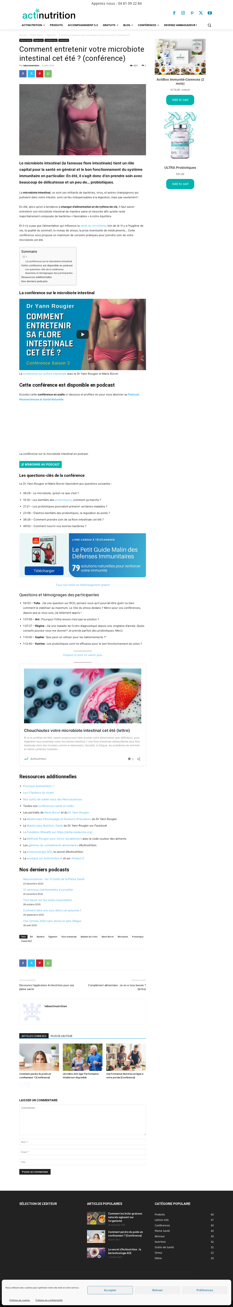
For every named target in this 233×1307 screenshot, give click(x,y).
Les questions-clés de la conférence (44, 269)
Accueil (23, 35)
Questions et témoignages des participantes (49, 273)
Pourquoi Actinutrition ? (38, 786)
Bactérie (40, 936)
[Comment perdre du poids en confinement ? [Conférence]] (39, 1057)
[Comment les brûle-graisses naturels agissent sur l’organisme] (96, 1218)
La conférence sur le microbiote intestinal (48, 261)
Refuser (157, 1290)
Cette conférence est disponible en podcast (47, 265)
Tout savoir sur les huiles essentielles (47, 900)
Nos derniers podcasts (34, 281)
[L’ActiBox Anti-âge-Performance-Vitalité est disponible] (82, 1057)
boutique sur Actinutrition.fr (44, 858)
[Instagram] (183, 13)
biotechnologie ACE (39, 851)
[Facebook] (174, 13)
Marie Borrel (52, 812)
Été (31, 936)
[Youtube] (210, 13)
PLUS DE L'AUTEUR (61, 1036)
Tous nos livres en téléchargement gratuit (83, 585)
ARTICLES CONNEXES (33, 1036)
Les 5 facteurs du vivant (38, 792)
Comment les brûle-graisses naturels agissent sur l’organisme (125, 1217)
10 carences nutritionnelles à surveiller (48, 889)
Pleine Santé (36, 35)
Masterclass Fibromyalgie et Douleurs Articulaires (59, 819)
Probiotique (137, 936)
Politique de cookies (19, 1300)
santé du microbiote (93, 225)
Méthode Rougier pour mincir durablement (54, 838)
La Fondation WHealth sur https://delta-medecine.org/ (57, 832)
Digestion (51, 35)
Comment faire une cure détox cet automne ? (52, 910)
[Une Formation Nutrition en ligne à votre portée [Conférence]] (126, 1057)
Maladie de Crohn (89, 936)
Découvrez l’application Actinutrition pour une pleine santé (46, 987)
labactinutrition (31, 65)
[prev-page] (21, 1085)
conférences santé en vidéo (56, 806)
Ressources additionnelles (36, 277)
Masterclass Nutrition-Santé (45, 825)
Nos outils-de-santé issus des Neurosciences (52, 799)
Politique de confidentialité (49, 1300)
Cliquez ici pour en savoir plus (82, 655)
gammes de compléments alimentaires (53, 845)
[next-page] (27, 1085)
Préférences (205, 1290)
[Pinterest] (192, 13)
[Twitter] (201, 13)
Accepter (110, 1290)
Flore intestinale (69, 936)
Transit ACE (26, 941)
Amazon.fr (77, 858)
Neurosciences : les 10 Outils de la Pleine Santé (53, 879)
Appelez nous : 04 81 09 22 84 (116, 3)
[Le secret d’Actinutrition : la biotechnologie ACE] (96, 1253)
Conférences (51, 40)
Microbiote (123, 936)
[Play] (82, 334)
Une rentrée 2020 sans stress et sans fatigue (52, 921)
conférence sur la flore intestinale (44, 373)
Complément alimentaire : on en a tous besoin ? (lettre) (117, 987)
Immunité (64, 40)
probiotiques (63, 500)
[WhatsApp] (48, 73)
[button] (209, 25)
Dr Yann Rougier (78, 812)
